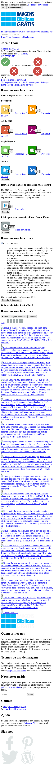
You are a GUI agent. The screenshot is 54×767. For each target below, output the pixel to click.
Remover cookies (15, 7)
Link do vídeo (27, 85)
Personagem (17, 37)
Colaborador (28, 37)
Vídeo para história (23, 230)
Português (19, 209)
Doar (50, 32)
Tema (9, 37)
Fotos (8, 32)
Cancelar (5, 179)
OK (3, 7)
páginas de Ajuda (30, 723)
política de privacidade (38, 5)
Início (3, 32)
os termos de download (13, 80)
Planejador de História (10, 85)
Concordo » (16, 300)
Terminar (32, 317)
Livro (3, 37)
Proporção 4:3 (21, 113)
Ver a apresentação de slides (13, 82)
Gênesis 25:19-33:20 (10, 49)
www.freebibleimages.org (15, 709)
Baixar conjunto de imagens (38, 82)
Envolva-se (38, 32)
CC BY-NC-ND (8, 56)
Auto (3, 323)
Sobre (45, 32)
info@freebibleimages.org (14, 706)
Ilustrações (15, 32)
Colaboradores (26, 32)
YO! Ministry (22, 54)
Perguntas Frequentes (16, 670)
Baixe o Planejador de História (14, 317)
